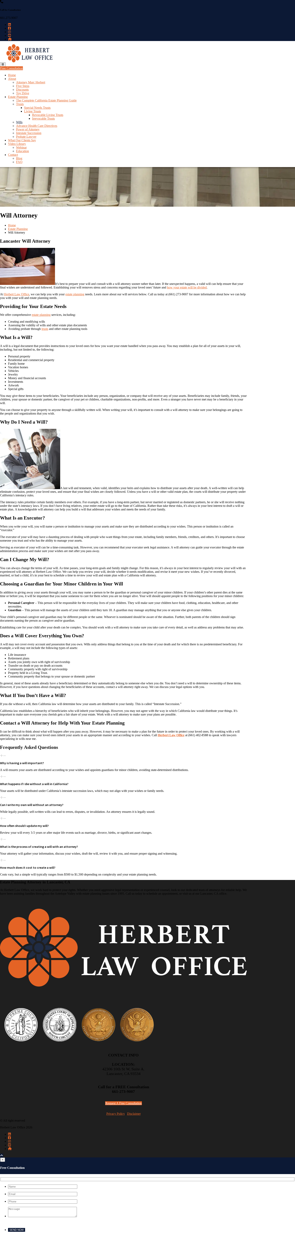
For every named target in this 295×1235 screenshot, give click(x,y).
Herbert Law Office (16, 294)
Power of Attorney (28, 129)
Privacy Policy (115, 1113)
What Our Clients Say (22, 140)
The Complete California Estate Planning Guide (46, 100)
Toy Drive (22, 93)
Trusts (20, 104)
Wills (19, 122)
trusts (45, 329)
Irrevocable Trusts (43, 118)
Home (12, 75)
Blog (19, 158)
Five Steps (22, 86)
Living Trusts (32, 111)
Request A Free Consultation (123, 1103)
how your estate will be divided (187, 287)
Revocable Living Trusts (47, 115)
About (12, 78)
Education (22, 151)
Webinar (21, 147)
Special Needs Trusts (37, 107)
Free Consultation (11, 68)
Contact (13, 154)
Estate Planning (18, 97)
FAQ (19, 162)
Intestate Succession (28, 133)
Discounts (22, 89)
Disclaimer (134, 1113)
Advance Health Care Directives (36, 125)
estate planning (74, 294)
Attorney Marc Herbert (30, 82)
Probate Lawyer (26, 136)
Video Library (17, 144)
